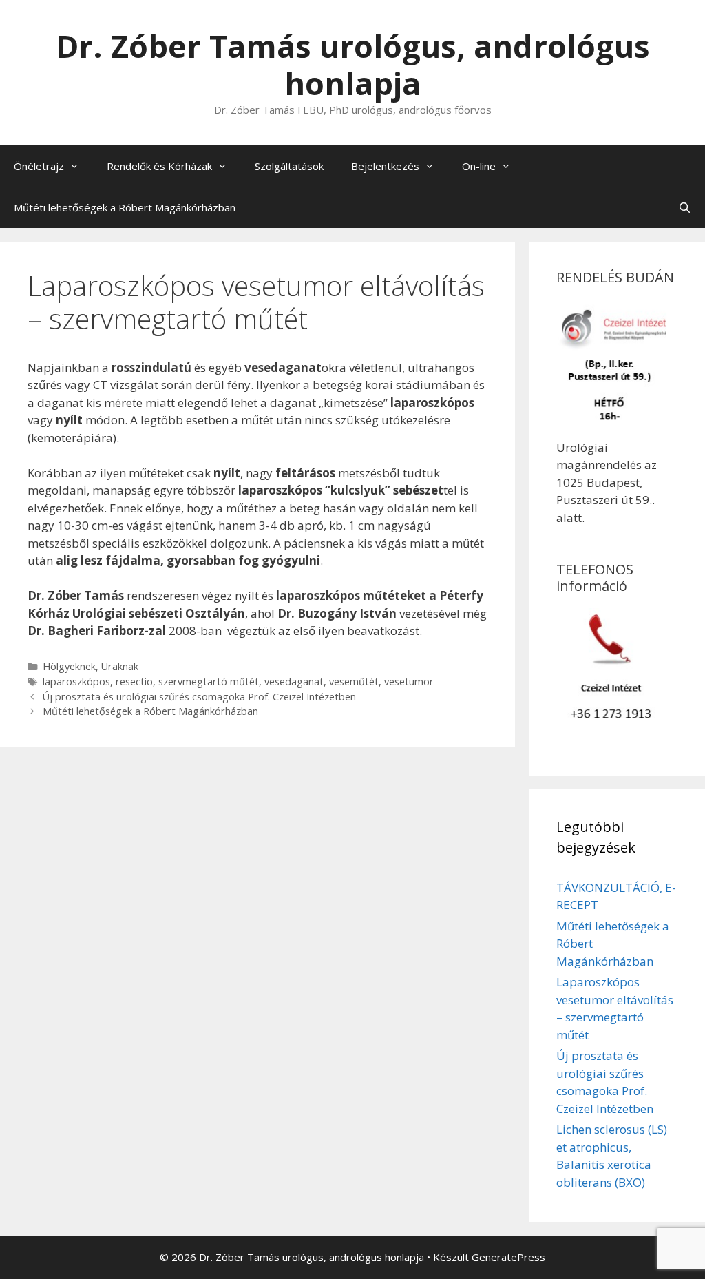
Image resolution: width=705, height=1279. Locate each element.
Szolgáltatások (289, 166)
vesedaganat (294, 681)
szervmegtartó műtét (208, 681)
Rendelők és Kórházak (159, 166)
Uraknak (119, 666)
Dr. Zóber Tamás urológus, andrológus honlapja (353, 64)
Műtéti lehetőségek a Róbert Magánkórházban (124, 207)
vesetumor (409, 681)
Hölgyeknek (69, 666)
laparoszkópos (76, 681)
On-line (479, 166)
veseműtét (354, 681)
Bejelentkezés (385, 166)
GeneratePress (508, 1257)
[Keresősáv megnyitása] (684, 207)
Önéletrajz (39, 166)
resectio (134, 681)
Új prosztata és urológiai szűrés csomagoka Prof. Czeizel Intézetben (199, 696)
